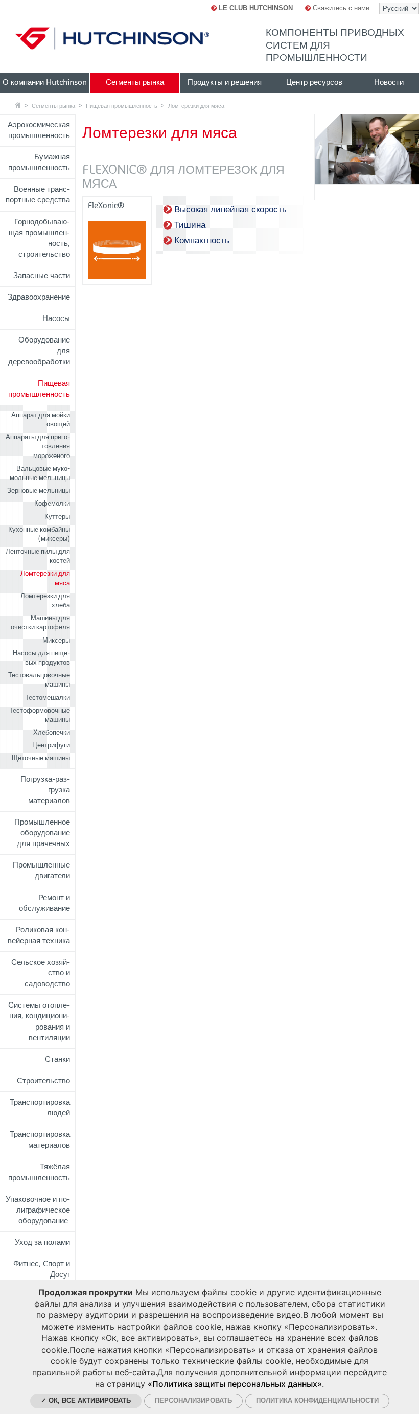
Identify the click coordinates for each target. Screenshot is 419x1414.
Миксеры (56, 640)
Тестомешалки (47, 697)
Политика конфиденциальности (317, 1400)
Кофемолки (52, 503)
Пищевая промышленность (121, 106)
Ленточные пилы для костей (38, 556)
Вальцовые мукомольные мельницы (40, 473)
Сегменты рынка (53, 106)
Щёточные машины (41, 758)
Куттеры (57, 516)
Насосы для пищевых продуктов (41, 658)
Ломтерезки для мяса (196, 106)
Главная (18, 105)
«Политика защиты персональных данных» (235, 1384)
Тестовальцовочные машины (39, 680)
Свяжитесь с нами (340, 8)
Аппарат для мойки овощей (40, 419)
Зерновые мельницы (38, 490)
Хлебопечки (51, 732)
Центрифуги (51, 745)
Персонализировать (193, 1400)
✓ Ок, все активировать (86, 1400)
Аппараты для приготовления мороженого (38, 446)
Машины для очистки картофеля (40, 622)
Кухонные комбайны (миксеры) (39, 534)
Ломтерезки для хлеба (45, 600)
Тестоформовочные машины (39, 715)
